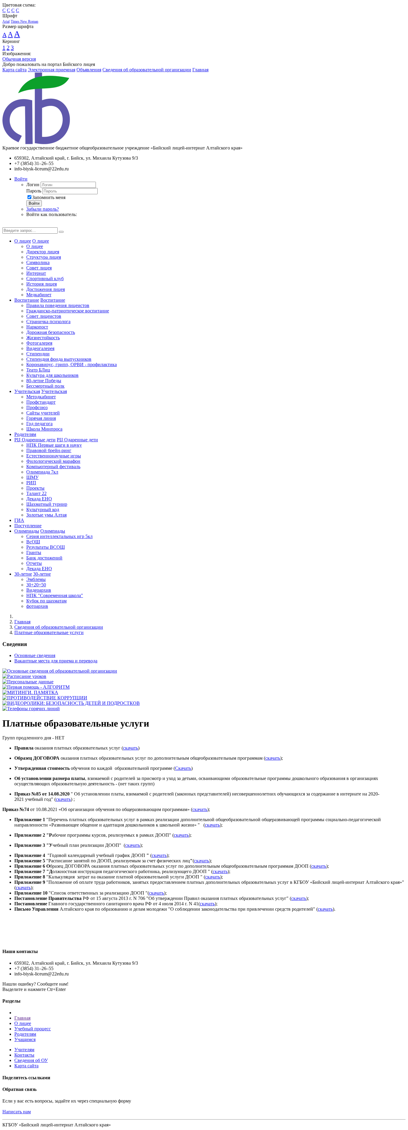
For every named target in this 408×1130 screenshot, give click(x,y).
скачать (130, 747)
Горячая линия (41, 418)
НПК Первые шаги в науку (54, 445)
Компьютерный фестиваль (53, 466)
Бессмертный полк (45, 386)
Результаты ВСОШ (45, 547)
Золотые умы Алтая (46, 514)
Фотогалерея (39, 343)
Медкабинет (38, 294)
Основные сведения (34, 655)
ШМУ (32, 477)
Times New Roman (24, 21)
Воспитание (26, 300)
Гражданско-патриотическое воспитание (67, 310)
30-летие (23, 573)
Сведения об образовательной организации (146, 69)
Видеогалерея (40, 348)
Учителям (24, 1049)
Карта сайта (14, 69)
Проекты (35, 488)
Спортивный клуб (45, 278)
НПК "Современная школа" (54, 595)
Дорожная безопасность (50, 332)
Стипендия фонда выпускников (58, 359)
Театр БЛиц (38, 369)
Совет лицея (39, 267)
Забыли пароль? (42, 209)
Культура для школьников (52, 375)
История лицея (41, 283)
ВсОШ (33, 541)
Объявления (88, 69)
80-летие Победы (43, 380)
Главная (200, 69)
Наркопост (37, 326)
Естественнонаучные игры (53, 455)
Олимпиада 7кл (42, 471)
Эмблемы (36, 579)
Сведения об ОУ (31, 1060)
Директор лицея (42, 251)
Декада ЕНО (39, 498)
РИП (31, 482)
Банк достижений (44, 557)
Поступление (28, 525)
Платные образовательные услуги (49, 632)
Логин (32, 184)
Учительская (27, 391)
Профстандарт (41, 402)
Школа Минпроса (44, 428)
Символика (38, 262)
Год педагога (39, 423)
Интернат (36, 273)
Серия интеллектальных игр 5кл (59, 536)
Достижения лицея (45, 289)
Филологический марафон (53, 461)
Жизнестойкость (43, 337)
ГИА (19, 520)
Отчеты (34, 563)
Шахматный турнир (46, 504)
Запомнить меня (48, 197)
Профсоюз (36, 407)
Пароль (33, 190)
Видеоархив (38, 590)
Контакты (24, 1054)
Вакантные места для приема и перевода (55, 660)
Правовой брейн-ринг (48, 450)
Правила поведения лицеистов (57, 305)
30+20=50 (36, 584)
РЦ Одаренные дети (35, 439)
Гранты (33, 552)
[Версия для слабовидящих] (6, 224)
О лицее (22, 240)
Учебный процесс (32, 1028)
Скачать (183, 768)
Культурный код (42, 509)
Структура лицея (43, 257)
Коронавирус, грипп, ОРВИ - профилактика (71, 364)
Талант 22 (36, 493)
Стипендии (38, 353)
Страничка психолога (48, 321)
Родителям (25, 434)
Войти (20, 178)
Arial (6, 21)
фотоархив (37, 606)
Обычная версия (19, 58)
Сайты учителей (43, 412)
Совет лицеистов (43, 316)
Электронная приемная (51, 69)
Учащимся (25, 1039)
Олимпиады (26, 531)
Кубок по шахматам (46, 600)
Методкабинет (41, 396)
